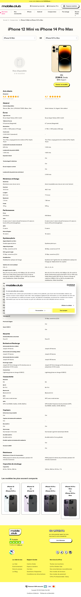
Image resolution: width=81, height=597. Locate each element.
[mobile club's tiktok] (61, 552)
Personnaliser (39, 310)
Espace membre (32, 566)
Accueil (5, 20)
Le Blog (15, 571)
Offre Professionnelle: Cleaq (59, 576)
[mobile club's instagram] (57, 552)
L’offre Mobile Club (56, 566)
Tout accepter (63, 310)
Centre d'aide (31, 564)
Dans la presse (17, 569)
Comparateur (14, 20)
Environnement (17, 566)
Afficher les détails (66, 305)
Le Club (14, 564)
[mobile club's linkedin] (70, 552)
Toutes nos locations (57, 564)
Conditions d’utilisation (33, 593)
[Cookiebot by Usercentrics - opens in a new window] (68, 285)
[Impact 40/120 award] (12, 552)
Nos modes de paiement (58, 574)
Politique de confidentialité (47, 593)
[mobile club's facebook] (66, 552)
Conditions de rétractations (36, 574)
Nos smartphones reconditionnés (61, 569)
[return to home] (11, 6)
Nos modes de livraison (57, 571)
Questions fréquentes (34, 571)
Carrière (29, 569)
